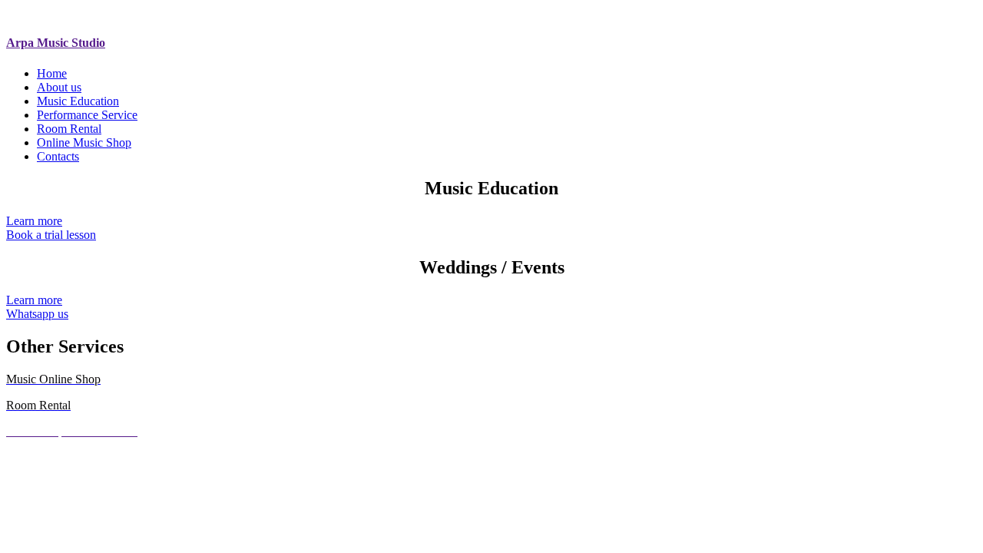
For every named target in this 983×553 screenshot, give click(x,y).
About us (59, 87)
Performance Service (87, 114)
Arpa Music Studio (55, 42)
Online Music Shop (84, 142)
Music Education (78, 101)
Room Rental (69, 128)
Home (52, 73)
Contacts (58, 156)
